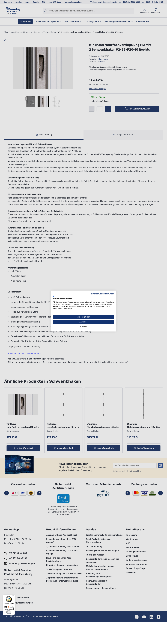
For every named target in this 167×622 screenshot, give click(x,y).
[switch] (8, 612)
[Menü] (13, 596)
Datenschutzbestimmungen (102, 294)
